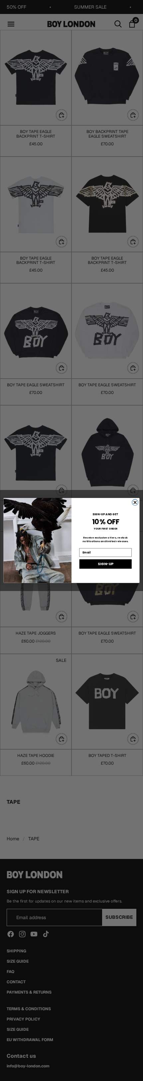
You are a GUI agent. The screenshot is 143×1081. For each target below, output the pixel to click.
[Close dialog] (135, 502)
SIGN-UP (105, 564)
